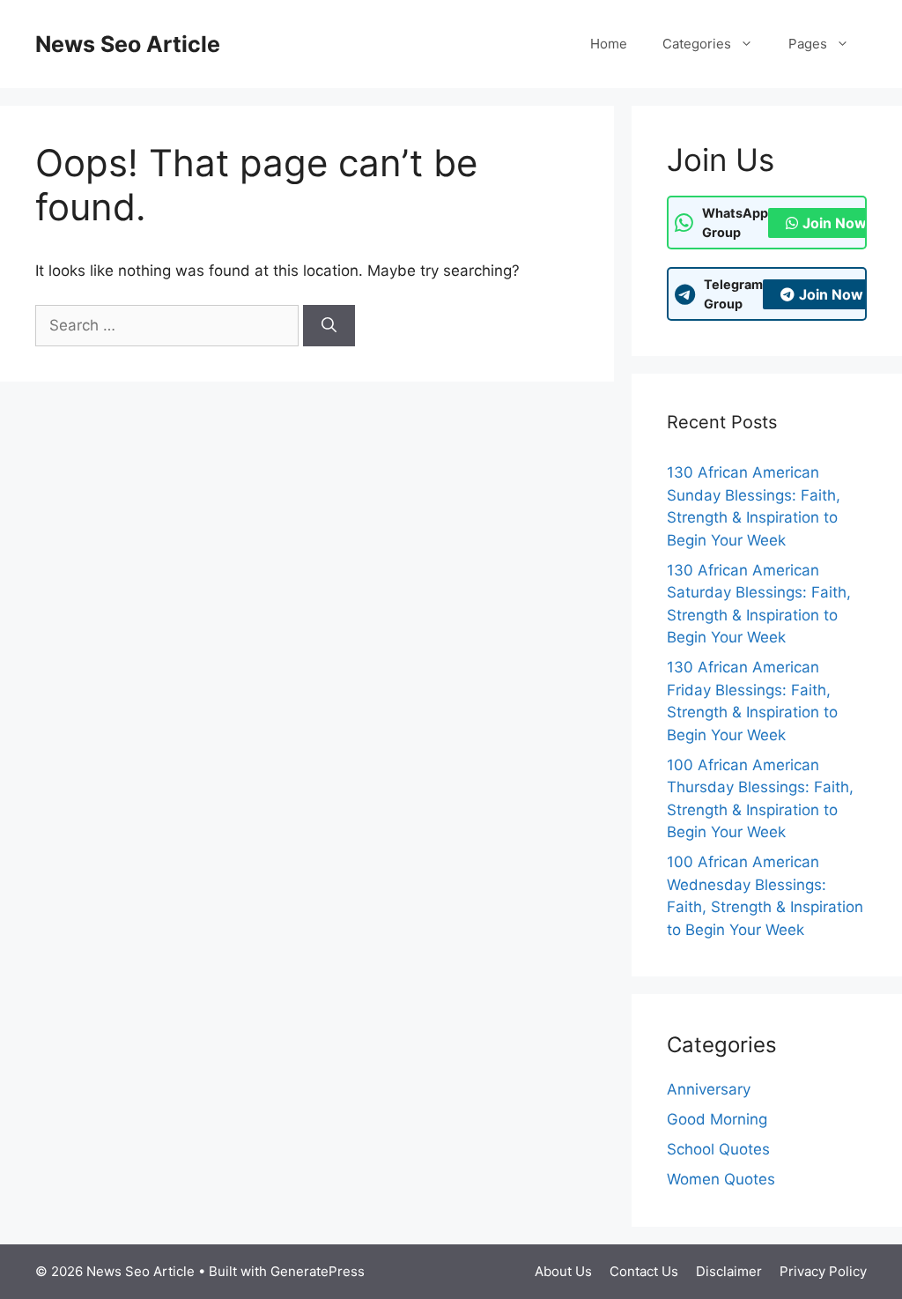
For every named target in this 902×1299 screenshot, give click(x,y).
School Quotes (718, 1149)
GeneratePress (317, 1271)
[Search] (329, 326)
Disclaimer (729, 1271)
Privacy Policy (823, 1271)
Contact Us (644, 1271)
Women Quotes (721, 1179)
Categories (696, 43)
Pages (807, 43)
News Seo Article (127, 44)
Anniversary (708, 1089)
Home (608, 43)
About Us (563, 1271)
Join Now (834, 223)
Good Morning (717, 1119)
